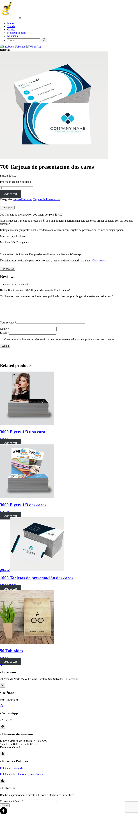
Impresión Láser (22, 199)
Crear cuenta (99, 260)
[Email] (2, 781)
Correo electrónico (11, 801)
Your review (8, 322)
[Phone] (2, 686)
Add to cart (10, 193)
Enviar (4, 805)
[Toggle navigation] (20, 17)
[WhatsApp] (1, 706)
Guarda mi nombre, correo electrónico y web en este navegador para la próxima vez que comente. (59, 339)
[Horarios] (2, 727)
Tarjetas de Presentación (46, 199)
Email (4, 332)
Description (7, 207)
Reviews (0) (7, 268)
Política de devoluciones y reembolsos (21, 774)
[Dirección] (1, 665)
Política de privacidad (12, 768)
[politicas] (2, 754)
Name (4, 328)
